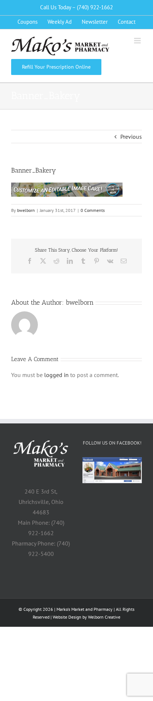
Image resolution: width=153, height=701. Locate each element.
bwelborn (26, 210)
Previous (131, 136)
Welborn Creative (104, 617)
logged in (56, 375)
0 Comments (93, 210)
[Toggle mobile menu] (138, 41)
